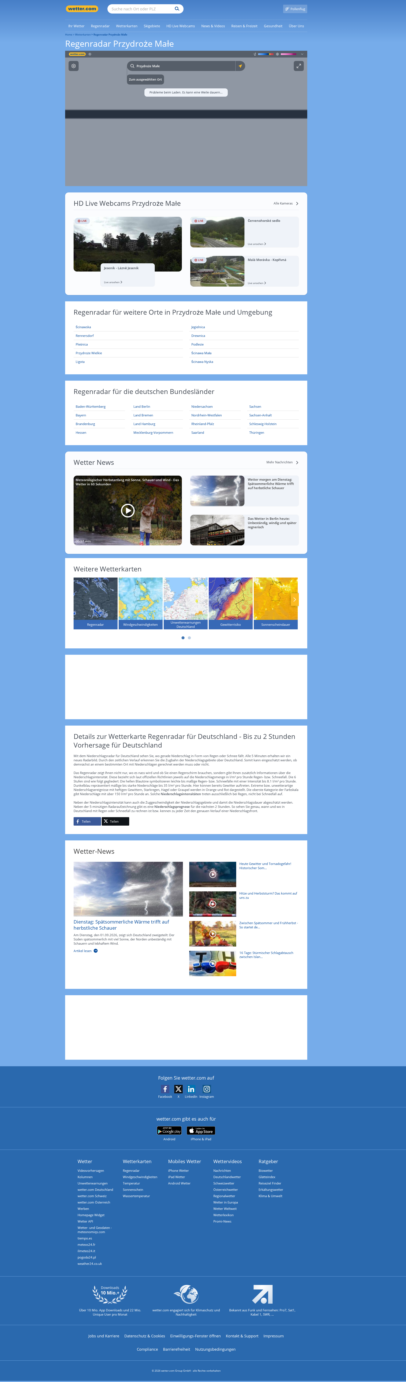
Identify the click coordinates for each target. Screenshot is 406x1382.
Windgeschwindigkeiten (140, 1177)
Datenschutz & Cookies (144, 1335)
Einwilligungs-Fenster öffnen (195, 1335)
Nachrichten (222, 1170)
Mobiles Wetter (184, 1161)
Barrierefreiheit (176, 1349)
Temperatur (131, 1183)
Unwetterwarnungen (93, 1183)
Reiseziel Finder (270, 1183)
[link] (76, 26)
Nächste (295, 599)
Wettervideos (227, 1161)
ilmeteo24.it (86, 1251)
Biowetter (266, 1170)
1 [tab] (183, 638)
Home (68, 34)
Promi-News (222, 1221)
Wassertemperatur (136, 1196)
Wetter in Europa (225, 1202)
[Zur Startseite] (82, 8)
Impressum (273, 1335)
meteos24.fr (86, 1244)
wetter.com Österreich (94, 1202)
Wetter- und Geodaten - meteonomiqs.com (95, 1230)
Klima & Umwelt (270, 1196)
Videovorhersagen (91, 1170)
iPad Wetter (176, 1177)
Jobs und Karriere (103, 1335)
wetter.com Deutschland (95, 1189)
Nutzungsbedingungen (215, 1349)
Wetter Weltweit (225, 1208)
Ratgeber (268, 1161)
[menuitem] (76, 26)
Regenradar (131, 1170)
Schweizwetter (223, 1183)
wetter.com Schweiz (92, 1196)
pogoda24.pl (87, 1257)
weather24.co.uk (90, 1263)
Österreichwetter (225, 1189)
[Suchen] (176, 9)
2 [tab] (189, 638)
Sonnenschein (133, 1189)
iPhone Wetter (178, 1170)
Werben (83, 1208)
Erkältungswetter (271, 1189)
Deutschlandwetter (227, 1177)
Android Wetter (179, 1183)
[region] (186, 118)
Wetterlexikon (223, 1215)
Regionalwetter (224, 1196)
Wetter (85, 1161)
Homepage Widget (91, 1215)
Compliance (147, 1349)
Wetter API (85, 1221)
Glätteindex (267, 1177)
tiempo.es (85, 1238)
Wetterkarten (83, 34)
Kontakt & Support (242, 1335)
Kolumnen (85, 1177)
